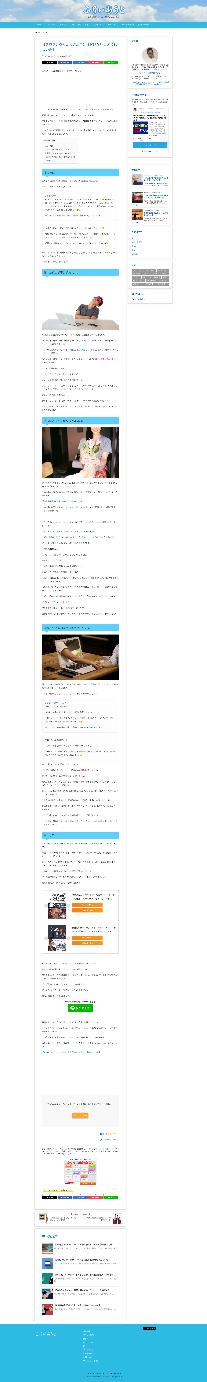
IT (47, 32)
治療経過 (157, 277)
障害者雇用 (149, 284)
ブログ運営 (112, 1134)
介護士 (163, 274)
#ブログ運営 (50, 196)
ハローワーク (137, 270)
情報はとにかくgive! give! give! (58, 153)
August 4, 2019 (95, 727)
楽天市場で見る (87, 910)
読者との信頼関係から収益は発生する (60, 157)
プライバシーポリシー (91, 1361)
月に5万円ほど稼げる (78, 350)
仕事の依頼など (89, 1353)
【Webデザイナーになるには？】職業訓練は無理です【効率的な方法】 (71, 1052)
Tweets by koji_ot (139, 299)
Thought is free (116, 1377)
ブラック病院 (137, 242)
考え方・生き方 (138, 280)
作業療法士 (136, 277)
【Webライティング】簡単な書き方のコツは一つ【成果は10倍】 (82, 1290)
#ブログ (48, 703)
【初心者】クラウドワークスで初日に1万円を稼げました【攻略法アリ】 (85, 1275)
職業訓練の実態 (151, 280)
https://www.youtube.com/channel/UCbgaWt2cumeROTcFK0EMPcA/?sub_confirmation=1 (150, 83)
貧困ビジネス (137, 284)
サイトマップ (88, 1350)
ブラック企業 (149, 270)
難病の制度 (161, 284)
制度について (147, 277)
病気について (137, 250)
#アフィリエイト (61, 703)
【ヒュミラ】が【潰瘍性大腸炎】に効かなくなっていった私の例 (68, 531)
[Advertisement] (80, 90)
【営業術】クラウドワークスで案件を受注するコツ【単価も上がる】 (84, 1244)
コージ (92, 181)
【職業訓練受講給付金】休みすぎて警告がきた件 (62, 501)
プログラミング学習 (150, 274)
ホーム (39, 32)
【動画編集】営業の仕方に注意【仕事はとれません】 (77, 1305)
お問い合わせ (88, 1357)
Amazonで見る (87, 905)
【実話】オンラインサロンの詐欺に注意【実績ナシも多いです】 (82, 1260)
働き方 (134, 246)
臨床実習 (163, 280)
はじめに (49, 146)
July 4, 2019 (94, 215)
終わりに (49, 161)
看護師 (165, 277)
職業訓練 (135, 254)
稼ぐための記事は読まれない (57, 150)
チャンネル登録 (80, 1115)
